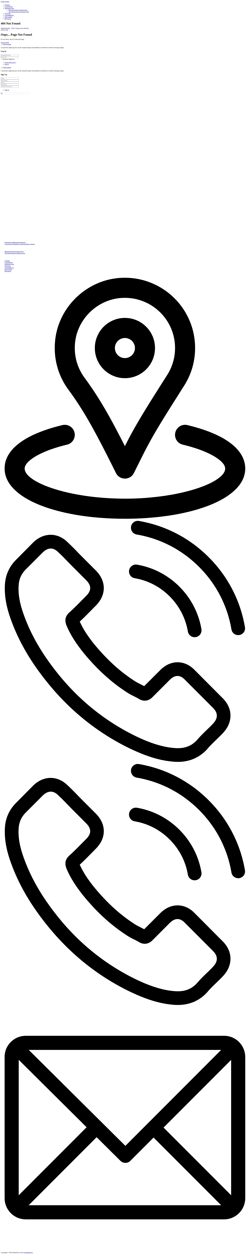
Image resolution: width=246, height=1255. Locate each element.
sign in (7, 64)
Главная (7, 5)
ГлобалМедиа (28, 1252)
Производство (9, 8)
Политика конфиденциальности (15, 242)
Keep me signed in (8, 59)
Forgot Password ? (10, 62)
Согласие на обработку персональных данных (20, 244)
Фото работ (8, 17)
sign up (7, 90)
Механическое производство (17, 10)
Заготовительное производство (18, 12)
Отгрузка (8, 13)
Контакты (8, 19)
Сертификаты (9, 15)
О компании (9, 6)
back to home (5, 42)
